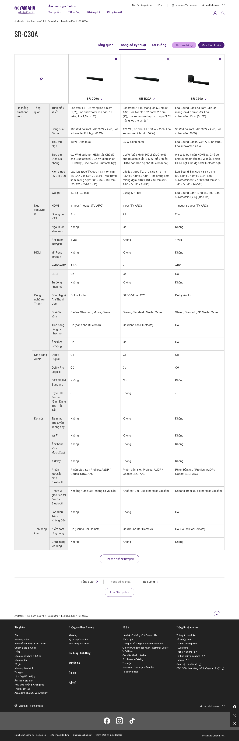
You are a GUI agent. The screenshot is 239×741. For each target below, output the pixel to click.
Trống (17, 651)
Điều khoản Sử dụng (59, 734)
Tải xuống (74, 12)
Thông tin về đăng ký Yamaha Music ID (142, 643)
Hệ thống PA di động (25, 676)
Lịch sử (180, 660)
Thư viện (126, 663)
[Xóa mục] (116, 59)
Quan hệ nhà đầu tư (187, 664)
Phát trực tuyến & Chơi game (29, 684)
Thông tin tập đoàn (186, 635)
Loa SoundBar (68, 20)
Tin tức (72, 672)
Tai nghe (19, 672)
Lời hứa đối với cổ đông (188, 655)
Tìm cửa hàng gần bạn (142, 5)
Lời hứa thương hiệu (187, 643)
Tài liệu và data (130, 671)
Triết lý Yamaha (184, 651)
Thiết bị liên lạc (22, 688)
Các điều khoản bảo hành (135, 655)
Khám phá (93, 12)
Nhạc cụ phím (22, 639)
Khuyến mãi (114, 12)
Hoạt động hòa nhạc (79, 643)
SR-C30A (83, 20)
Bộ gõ (17, 664)
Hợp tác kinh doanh (210, 5)
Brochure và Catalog (132, 659)
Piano (17, 635)
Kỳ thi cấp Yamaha (78, 639)
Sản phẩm (54, 12)
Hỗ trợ (160, 5)
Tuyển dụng (182, 647)
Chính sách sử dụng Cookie (109, 734)
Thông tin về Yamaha (187, 627)
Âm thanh (19, 20)
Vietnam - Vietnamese (186, 5)
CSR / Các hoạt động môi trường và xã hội (198, 668)
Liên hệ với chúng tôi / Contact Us (139, 635)
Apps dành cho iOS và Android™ (31, 692)
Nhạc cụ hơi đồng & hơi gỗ (28, 655)
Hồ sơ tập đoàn (184, 639)
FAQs (125, 639)
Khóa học (73, 635)
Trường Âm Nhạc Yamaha (81, 627)
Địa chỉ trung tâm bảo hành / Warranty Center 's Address (145, 649)
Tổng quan (105, 45)
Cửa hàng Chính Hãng (79, 653)
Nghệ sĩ (72, 682)
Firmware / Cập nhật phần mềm (138, 667)
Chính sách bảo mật (82, 734)
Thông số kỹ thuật (132, 45)
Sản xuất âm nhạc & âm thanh (30, 643)
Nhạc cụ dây (21, 660)
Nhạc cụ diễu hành (24, 668)
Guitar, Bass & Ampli (25, 647)
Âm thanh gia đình (60, 6)
